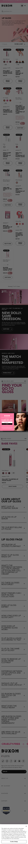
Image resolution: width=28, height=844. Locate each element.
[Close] (26, 826)
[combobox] (3, 422)
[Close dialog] (27, 414)
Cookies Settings (14, 841)
